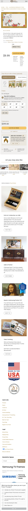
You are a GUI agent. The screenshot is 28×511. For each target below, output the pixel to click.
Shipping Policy (5, 434)
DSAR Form (4, 446)
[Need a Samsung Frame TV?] (14, 289)
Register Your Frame (6, 424)
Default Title (16, 46)
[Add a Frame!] (14, 249)
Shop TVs (7, 313)
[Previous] (3, 84)
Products (4, 402)
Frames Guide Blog (6, 412)
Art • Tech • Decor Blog (7, 417)
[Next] (25, 84)
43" (10, 104)
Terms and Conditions (6, 444)
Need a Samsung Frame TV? (13, 300)
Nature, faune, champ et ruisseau (15, 42)
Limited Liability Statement (7, 439)
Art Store (4, 410)
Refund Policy (5, 432)
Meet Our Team (5, 419)
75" (10, 107)
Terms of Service (5, 441)
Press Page (4, 422)
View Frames (8, 276)
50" (16, 104)
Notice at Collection (6, 451)
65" (4, 107)
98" (22, 107)
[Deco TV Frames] (14, 1)
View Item (7, 229)
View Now (7, 354)
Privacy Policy (5, 437)
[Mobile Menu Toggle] (4, 1)
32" (4, 104)
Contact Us (4, 407)
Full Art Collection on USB (12, 215)
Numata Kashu (9, 40)
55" (22, 104)
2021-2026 (4, 113)
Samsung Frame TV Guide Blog (8, 414)
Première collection (8, 77)
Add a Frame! (8, 265)
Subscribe (21, 461)
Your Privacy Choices (8, 449)
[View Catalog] (14, 327)
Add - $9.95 (15, 143)
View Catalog (8, 339)
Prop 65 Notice (13, 183)
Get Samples (14, 131)
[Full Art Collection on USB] (14, 199)
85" (16, 107)
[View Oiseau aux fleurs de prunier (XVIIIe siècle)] (14, 167)
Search (3, 405)
